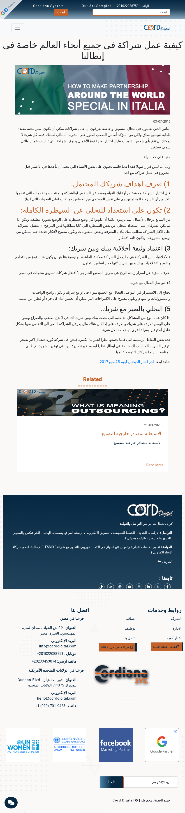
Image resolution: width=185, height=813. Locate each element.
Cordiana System (48, 6)
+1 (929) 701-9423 (50, 706)
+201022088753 (127, 6)
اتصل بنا (129, 638)
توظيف (130, 628)
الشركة (176, 618)
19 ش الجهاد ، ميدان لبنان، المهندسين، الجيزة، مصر (49, 630)
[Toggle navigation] (17, 27)
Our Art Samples (97, 6)
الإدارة (177, 628)
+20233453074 (44, 661)
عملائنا (130, 618)
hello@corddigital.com (56, 698)
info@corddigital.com (57, 646)
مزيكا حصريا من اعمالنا (115, 647)
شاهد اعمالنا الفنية (164, 647)
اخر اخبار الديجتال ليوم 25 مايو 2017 (127, 362)
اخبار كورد (174, 638)
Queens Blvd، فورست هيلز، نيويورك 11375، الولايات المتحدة (47, 682)
